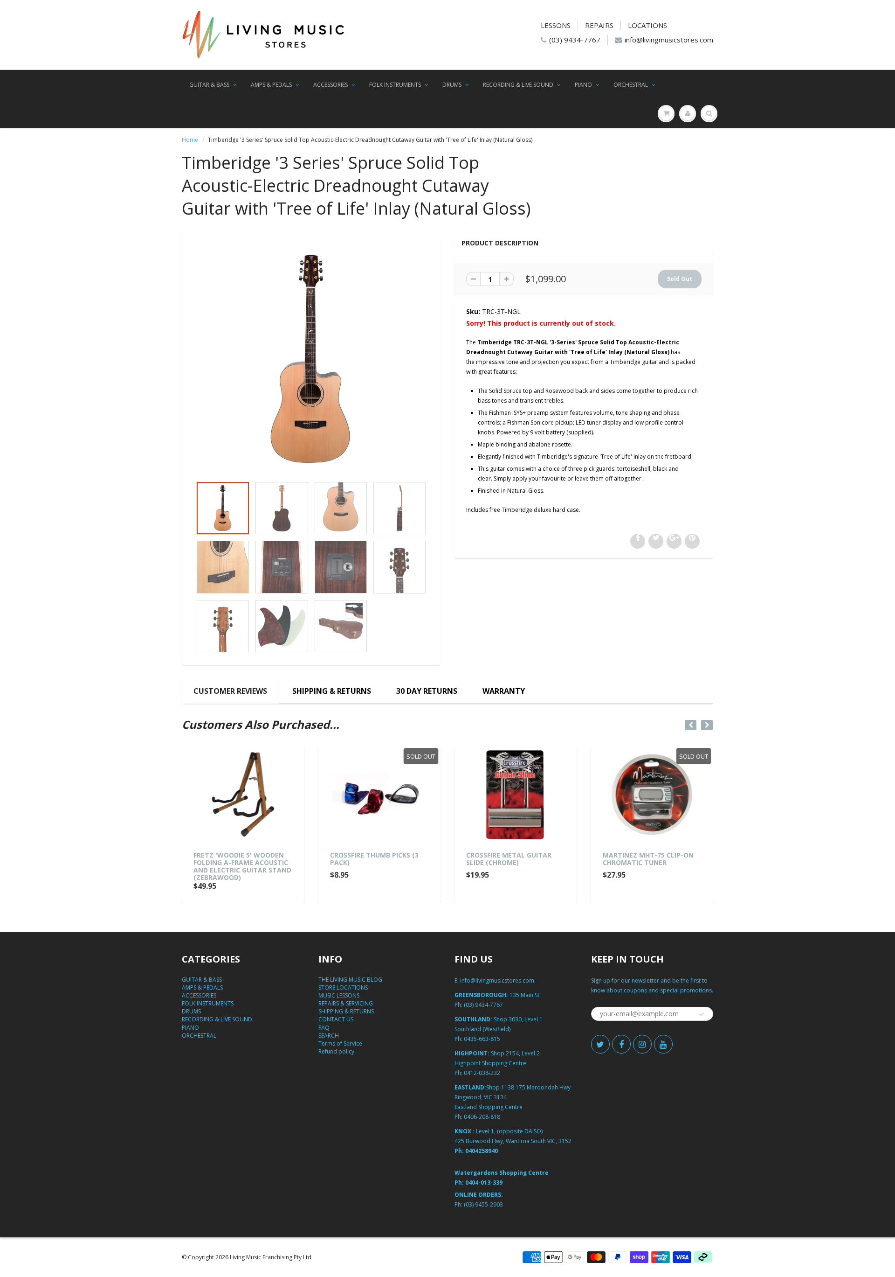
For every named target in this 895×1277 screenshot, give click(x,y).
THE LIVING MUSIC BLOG (350, 980)
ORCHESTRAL (630, 85)
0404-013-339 (484, 1182)
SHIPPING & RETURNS (331, 691)
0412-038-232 (482, 1073)
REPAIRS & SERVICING (345, 1003)
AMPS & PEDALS (271, 85)
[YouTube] (663, 1044)
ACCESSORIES (330, 85)
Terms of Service (340, 1043)
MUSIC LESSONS (338, 995)
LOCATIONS (647, 25)
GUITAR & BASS (209, 85)
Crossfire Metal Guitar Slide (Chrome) (508, 859)
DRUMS (451, 85)
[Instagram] (642, 1044)
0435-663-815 (482, 1039)
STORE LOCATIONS (343, 987)
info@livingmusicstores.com (669, 39)
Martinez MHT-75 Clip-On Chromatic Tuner (648, 859)
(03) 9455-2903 (483, 1204)
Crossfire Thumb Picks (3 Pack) (374, 859)
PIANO (583, 85)
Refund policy (336, 1051)
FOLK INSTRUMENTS (395, 85)
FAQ (324, 1028)
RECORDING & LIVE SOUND (518, 85)
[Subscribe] (701, 1014)
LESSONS (556, 25)
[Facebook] (621, 1044)
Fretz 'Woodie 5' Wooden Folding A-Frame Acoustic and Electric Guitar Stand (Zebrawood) (242, 866)
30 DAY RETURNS (426, 691)
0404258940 (481, 1151)
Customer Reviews (230, 691)
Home (190, 140)
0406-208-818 (482, 1117)
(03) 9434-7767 (574, 39)
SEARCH (328, 1036)
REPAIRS (599, 25)
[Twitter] (600, 1044)
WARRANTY (503, 691)
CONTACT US (335, 1019)
